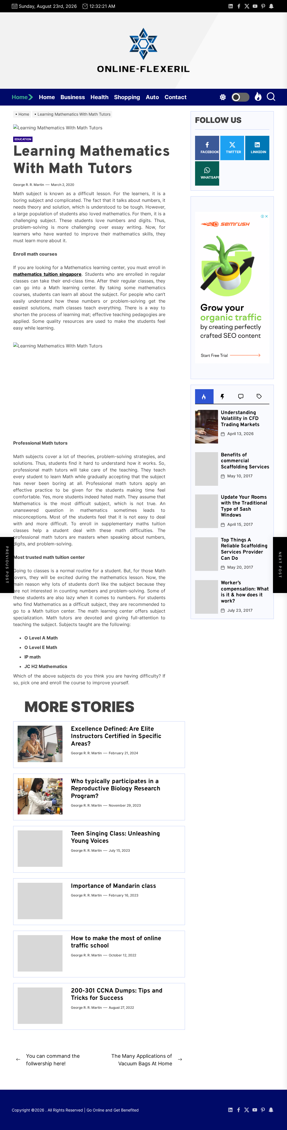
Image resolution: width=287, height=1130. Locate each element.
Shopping (127, 97)
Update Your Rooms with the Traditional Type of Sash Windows (244, 506)
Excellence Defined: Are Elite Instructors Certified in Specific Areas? (116, 736)
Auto (152, 97)
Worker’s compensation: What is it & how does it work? (245, 592)
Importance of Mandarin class (113, 886)
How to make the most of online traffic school (116, 942)
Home (20, 97)
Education (23, 139)
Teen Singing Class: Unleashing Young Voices (115, 837)
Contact (176, 97)
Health (99, 97)
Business (73, 97)
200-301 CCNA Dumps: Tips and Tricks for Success (117, 994)
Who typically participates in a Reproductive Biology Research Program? (115, 789)
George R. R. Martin (28, 185)
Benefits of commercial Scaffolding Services (245, 461)
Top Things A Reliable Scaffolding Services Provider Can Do (244, 549)
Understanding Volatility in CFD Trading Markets (240, 419)
